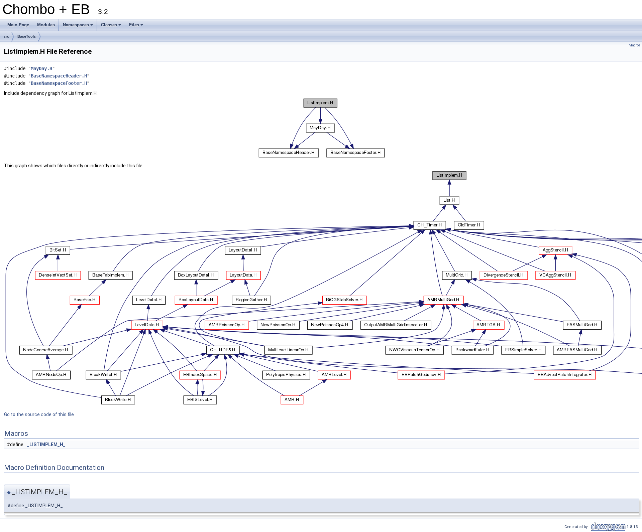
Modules (46, 24)
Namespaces (78, 26)
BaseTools (26, 36)
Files (136, 26)
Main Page (18, 24)
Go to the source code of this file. (39, 414)
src (6, 36)
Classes (111, 26)
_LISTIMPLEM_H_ (46, 444)
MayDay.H (41, 68)
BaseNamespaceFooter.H (59, 83)
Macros (634, 45)
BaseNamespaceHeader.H (59, 75)
